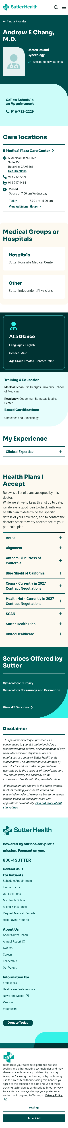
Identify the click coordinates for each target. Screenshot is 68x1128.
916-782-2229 (22, 111)
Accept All (34, 1118)
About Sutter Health (15, 935)
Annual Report (15, 941)
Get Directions (17, 171)
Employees (10, 983)
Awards (8, 948)
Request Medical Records (19, 913)
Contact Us (11, 869)
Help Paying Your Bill (16, 920)
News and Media (16, 996)
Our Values (10, 967)
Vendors (8, 1002)
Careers (8, 954)
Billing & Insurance (15, 907)
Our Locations (12, 894)
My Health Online (14, 900)
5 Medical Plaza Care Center (26, 151)
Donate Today (18, 1023)
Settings (34, 1107)
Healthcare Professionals (19, 989)
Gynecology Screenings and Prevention (31, 690)
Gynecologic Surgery (18, 683)
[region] (34, 1088)
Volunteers (10, 1009)
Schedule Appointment (17, 881)
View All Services (16, 707)
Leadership (10, 961)
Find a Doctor (11, 887)
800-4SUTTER (17, 860)
